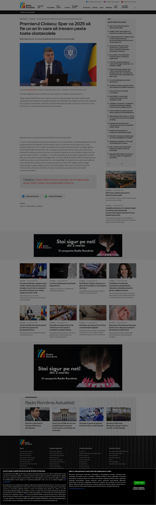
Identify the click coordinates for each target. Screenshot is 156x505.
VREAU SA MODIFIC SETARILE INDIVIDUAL (139, 488)
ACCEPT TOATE (139, 482)
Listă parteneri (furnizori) (76, 488)
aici (24, 494)
